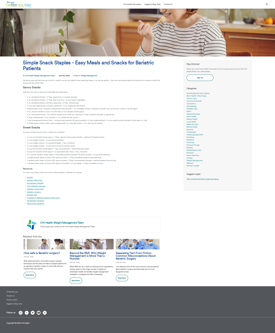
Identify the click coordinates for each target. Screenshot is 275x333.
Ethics (189, 111)
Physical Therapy (193, 145)
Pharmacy (190, 142)
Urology (190, 158)
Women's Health (193, 166)
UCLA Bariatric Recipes (36, 186)
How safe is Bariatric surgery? (42, 253)
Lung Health (191, 122)
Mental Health (192, 127)
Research (190, 153)
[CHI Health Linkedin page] (45, 313)
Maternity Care (192, 124)
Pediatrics (190, 140)
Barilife (30, 177)
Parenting (190, 137)
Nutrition (190, 129)
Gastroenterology (193, 114)
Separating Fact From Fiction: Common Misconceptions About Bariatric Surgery (136, 256)
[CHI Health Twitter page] (33, 313)
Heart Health (191, 117)
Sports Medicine (193, 155)
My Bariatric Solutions (35, 201)
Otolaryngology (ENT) (195, 135)
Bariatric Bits (32, 195)
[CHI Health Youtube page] (39, 313)
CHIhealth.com (12, 292)
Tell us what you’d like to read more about (203, 179)
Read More (30, 275)
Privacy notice (12, 300)
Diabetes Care (192, 109)
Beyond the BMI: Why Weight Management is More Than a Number (88, 256)
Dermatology (192, 106)
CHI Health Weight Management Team (40, 76)
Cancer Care (191, 98)
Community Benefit (194, 101)
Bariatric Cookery (34, 192)
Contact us (10, 296)
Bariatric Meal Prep (34, 180)
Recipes (190, 148)
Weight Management (89, 76)
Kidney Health (192, 119)
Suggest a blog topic (14, 304)
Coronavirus (191, 104)
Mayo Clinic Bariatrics (35, 204)
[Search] (267, 4)
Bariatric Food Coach (35, 189)
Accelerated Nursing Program (198, 93)
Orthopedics (191, 132)
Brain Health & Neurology (196, 96)
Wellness (190, 163)
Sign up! (200, 78)
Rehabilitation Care (194, 150)
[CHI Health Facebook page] (27, 313)
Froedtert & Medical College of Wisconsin (43, 198)
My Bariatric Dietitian (35, 183)
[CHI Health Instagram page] (21, 313)
